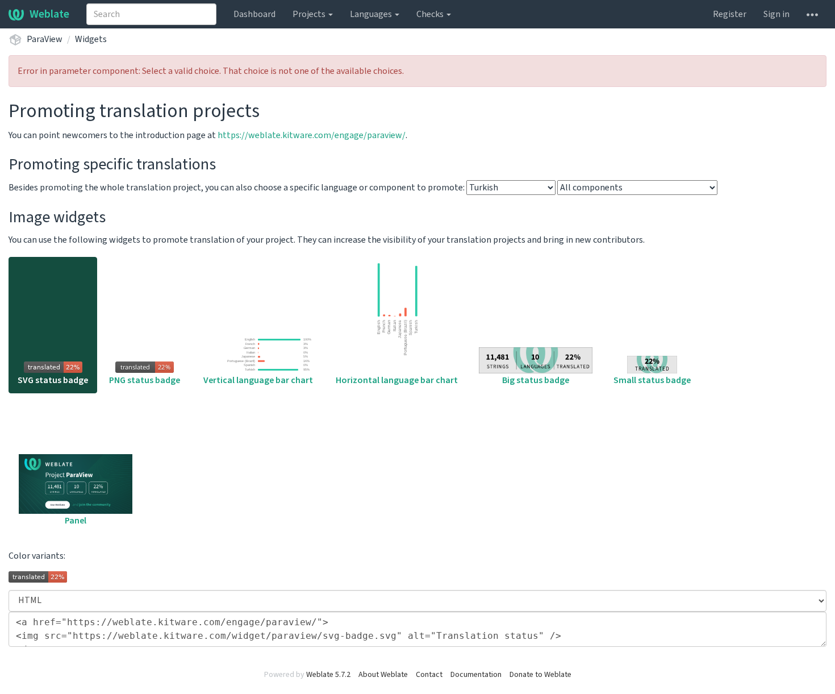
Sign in (776, 14)
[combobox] (151, 14)
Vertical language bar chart (258, 380)
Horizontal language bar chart (397, 380)
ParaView (44, 39)
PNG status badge (144, 380)
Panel (75, 520)
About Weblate (383, 674)
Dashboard (254, 14)
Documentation (476, 674)
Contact (429, 674)
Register (729, 14)
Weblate (49, 14)
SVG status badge (53, 380)
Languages (372, 14)
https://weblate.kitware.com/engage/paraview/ (312, 135)
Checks (430, 14)
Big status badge (535, 380)
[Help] (812, 14)
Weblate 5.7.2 (328, 674)
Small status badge (652, 380)
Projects (310, 14)
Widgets (91, 39)
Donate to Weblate (540, 674)
